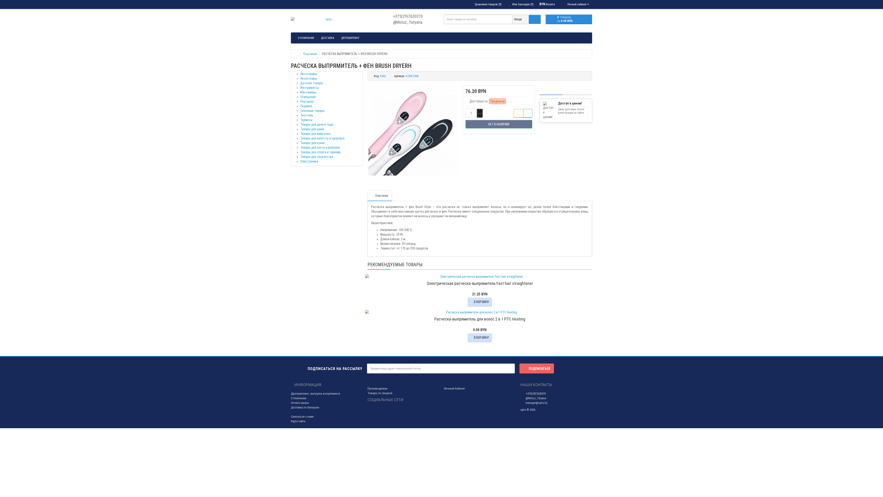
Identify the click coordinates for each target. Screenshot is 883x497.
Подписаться (539, 368)
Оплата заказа (300, 403)
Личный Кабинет (454, 388)
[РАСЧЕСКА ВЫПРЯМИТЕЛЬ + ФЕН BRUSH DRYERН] (413, 130)
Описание (381, 195)
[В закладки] (518, 113)
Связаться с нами (302, 416)
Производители (377, 388)
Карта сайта (298, 421)
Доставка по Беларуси (305, 407)
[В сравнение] (527, 113)
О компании (306, 38)
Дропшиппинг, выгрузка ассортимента (315, 393)
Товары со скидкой (379, 393)
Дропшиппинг (350, 38)
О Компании (298, 398)
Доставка (327, 38)
